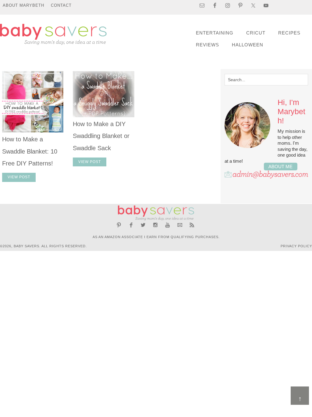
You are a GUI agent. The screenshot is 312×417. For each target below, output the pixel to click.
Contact (61, 5)
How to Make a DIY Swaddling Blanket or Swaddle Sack (101, 136)
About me (280, 166)
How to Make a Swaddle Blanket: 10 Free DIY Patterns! (29, 151)
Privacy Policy (296, 246)
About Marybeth (23, 5)
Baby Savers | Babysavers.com (53, 34)
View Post (19, 177)
